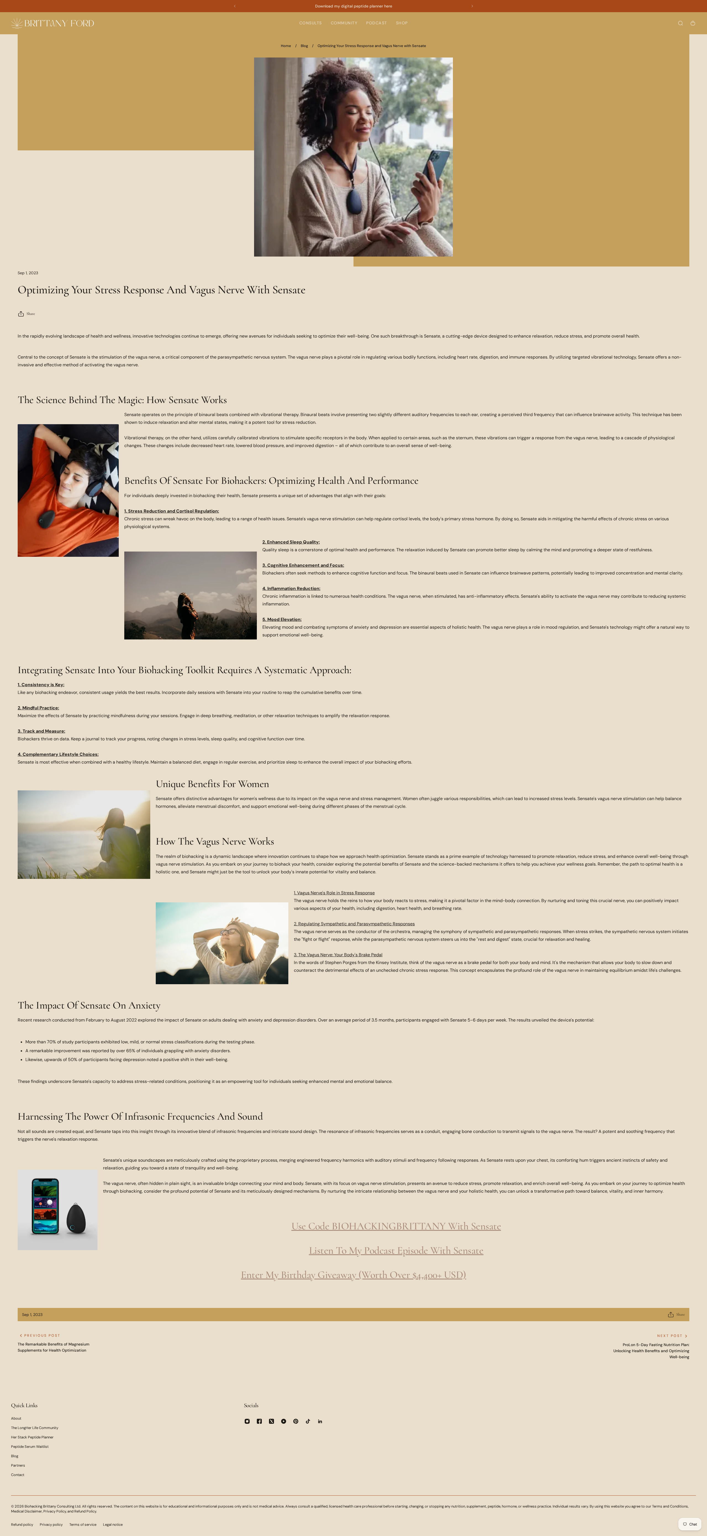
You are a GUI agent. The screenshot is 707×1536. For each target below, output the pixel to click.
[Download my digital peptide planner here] (353, 6)
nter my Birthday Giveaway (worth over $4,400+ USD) (356, 1274)
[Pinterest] (296, 1421)
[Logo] (52, 23)
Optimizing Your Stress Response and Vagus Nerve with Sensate (372, 45)
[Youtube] (284, 1421)
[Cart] (693, 23)
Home (286, 45)
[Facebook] (259, 1421)
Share (31, 313)
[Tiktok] (308, 1421)
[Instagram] (247, 1421)
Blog (304, 45)
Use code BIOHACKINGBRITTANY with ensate (396, 1226)
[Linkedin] (320, 1421)
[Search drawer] (680, 23)
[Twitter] (271, 1421)
